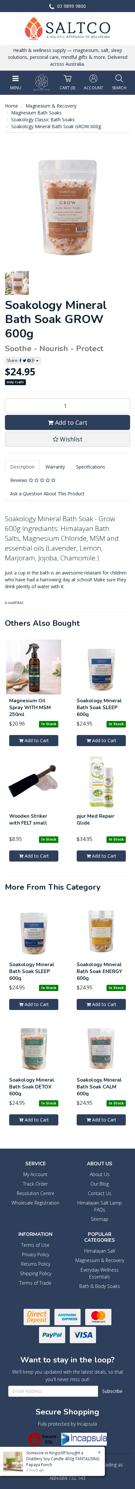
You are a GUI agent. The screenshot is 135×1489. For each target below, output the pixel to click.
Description (22, 467)
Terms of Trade (35, 1283)
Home (11, 106)
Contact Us (99, 1193)
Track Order (35, 1184)
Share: (13, 360)
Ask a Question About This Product (47, 493)
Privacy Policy (35, 1254)
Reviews (19, 480)
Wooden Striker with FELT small (28, 819)
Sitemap (99, 1219)
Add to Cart (70, 422)
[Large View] (17, 283)
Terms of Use (35, 1245)
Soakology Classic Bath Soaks (43, 119)
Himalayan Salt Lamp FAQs (99, 1206)
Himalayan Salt (99, 1251)
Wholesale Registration (35, 1203)
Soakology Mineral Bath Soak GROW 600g (56, 126)
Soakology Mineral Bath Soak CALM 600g (99, 1087)
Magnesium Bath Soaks (36, 113)
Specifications (90, 467)
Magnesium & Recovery (51, 106)
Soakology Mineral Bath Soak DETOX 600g (31, 1087)
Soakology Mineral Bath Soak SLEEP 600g (99, 707)
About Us (99, 1174)
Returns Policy (35, 1264)
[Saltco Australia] (67, 28)
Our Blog (99, 1184)
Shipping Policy (35, 1273)
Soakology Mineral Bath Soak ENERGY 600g (99, 971)
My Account (35, 1174)
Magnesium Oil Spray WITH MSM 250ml (30, 707)
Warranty (55, 467)
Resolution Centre (35, 1193)
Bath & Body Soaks (99, 1286)
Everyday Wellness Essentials (100, 1273)
